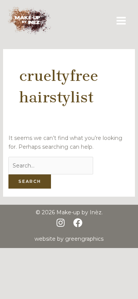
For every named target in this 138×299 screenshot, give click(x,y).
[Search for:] (50, 165)
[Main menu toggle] (121, 20)
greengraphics (84, 238)
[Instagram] (60, 222)
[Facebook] (77, 222)
